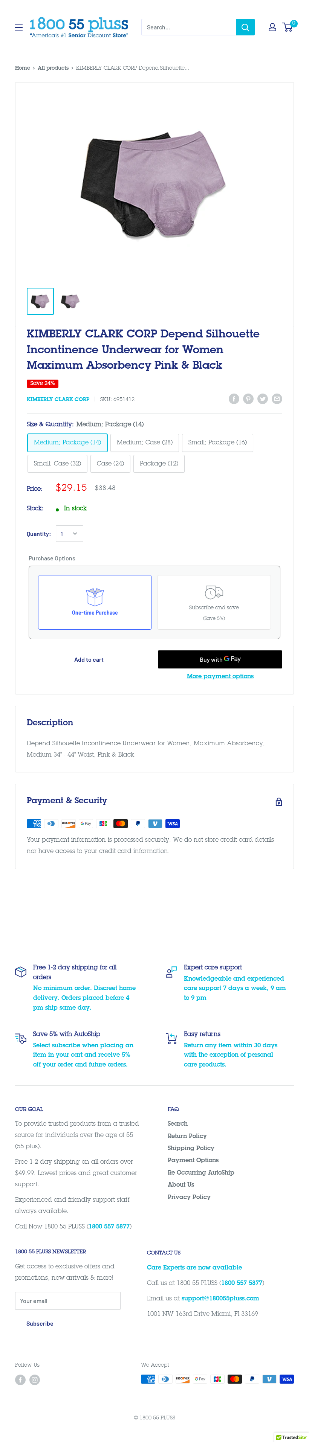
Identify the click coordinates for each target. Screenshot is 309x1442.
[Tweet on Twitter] (262, 399)
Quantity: (39, 533)
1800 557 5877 (109, 1227)
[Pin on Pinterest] (248, 399)
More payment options (220, 677)
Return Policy (187, 1137)
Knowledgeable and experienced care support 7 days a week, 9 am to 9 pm (235, 988)
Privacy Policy (189, 1198)
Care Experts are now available (194, 1268)
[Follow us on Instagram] (34, 1380)
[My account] (272, 27)
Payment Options (193, 1161)
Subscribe (40, 1323)
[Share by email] (277, 399)
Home (22, 68)
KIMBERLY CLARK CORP (58, 400)
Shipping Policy (191, 1149)
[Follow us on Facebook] (20, 1380)
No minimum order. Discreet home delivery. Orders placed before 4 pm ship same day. (84, 998)
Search (178, 1124)
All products (53, 68)
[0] (287, 27)
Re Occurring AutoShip (201, 1173)
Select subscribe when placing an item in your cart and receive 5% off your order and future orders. (83, 1055)
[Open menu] (19, 27)
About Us (181, 1185)
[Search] (245, 27)
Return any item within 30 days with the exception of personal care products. (230, 1055)
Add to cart (89, 659)
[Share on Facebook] (234, 399)
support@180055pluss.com (220, 1299)
